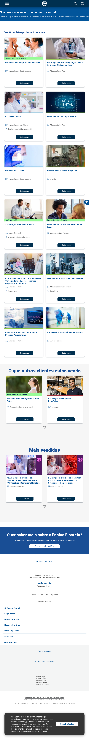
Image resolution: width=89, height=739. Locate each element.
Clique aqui (40, 677)
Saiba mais (24, 83)
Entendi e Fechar (67, 724)
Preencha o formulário (44, 546)
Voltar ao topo (45, 561)
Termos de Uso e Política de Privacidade (44, 698)
